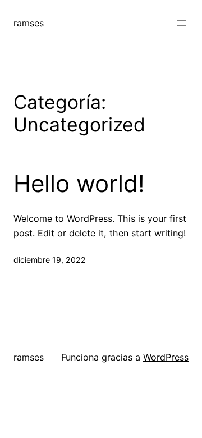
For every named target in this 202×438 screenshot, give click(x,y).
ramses (28, 23)
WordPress (166, 357)
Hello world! (79, 184)
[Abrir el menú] (182, 23)
